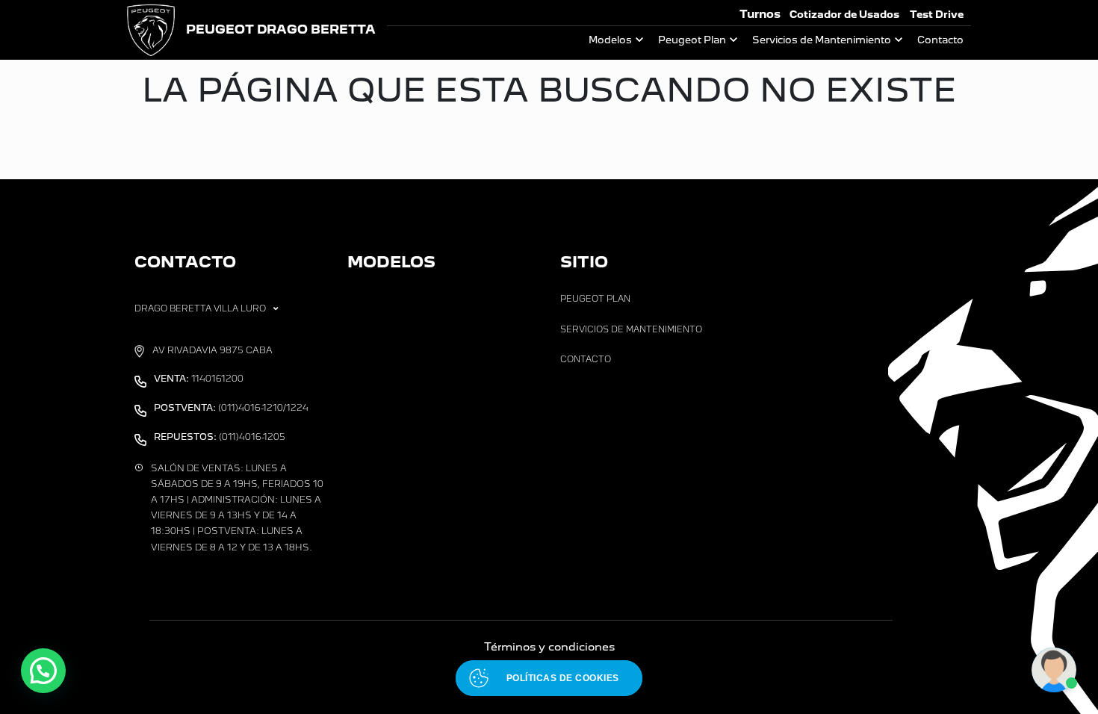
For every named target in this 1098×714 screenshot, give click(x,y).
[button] (43, 670)
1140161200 (199, 378)
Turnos (760, 13)
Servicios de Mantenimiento (821, 40)
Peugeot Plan (692, 40)
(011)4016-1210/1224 (231, 408)
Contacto (940, 40)
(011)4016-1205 (219, 437)
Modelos (610, 40)
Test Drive (937, 14)
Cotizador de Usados (844, 14)
